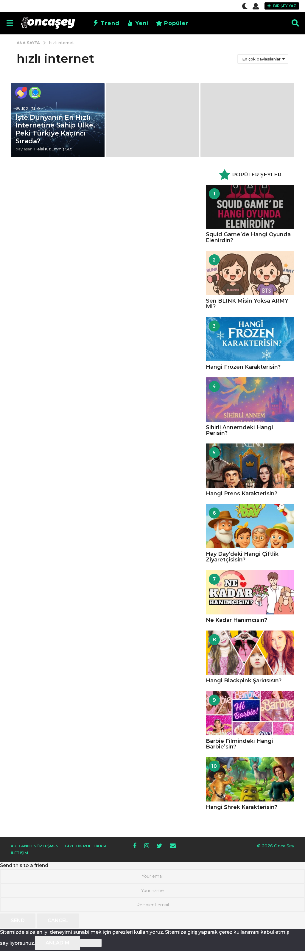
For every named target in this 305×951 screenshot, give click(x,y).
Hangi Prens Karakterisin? (241, 493)
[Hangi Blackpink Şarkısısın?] (250, 653)
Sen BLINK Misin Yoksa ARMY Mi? (247, 304)
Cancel (58, 920)
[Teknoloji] (35, 93)
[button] (245, 6)
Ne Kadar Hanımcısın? (236, 620)
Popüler (176, 23)
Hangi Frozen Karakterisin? (243, 367)
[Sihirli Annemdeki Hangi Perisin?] (250, 399)
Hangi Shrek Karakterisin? (241, 807)
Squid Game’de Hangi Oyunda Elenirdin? (248, 237)
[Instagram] (146, 846)
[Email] (173, 846)
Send (18, 920)
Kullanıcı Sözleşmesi (35, 845)
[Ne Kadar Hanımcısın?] (250, 592)
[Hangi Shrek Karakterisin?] (250, 779)
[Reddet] (91, 943)
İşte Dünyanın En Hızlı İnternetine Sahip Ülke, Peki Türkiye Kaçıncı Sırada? (55, 129)
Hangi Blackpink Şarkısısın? (243, 680)
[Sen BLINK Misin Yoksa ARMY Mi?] (250, 273)
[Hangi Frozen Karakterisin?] (250, 339)
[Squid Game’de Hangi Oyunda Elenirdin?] (250, 207)
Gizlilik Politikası (85, 845)
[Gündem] (21, 93)
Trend (110, 23)
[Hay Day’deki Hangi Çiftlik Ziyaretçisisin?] (250, 526)
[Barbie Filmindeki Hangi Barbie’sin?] (250, 713)
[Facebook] (135, 846)
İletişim (19, 852)
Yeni (141, 23)
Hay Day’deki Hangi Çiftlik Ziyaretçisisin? (242, 557)
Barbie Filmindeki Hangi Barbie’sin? (239, 744)
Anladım (57, 943)
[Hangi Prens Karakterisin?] (250, 465)
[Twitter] (159, 846)
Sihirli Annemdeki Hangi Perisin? (239, 430)
